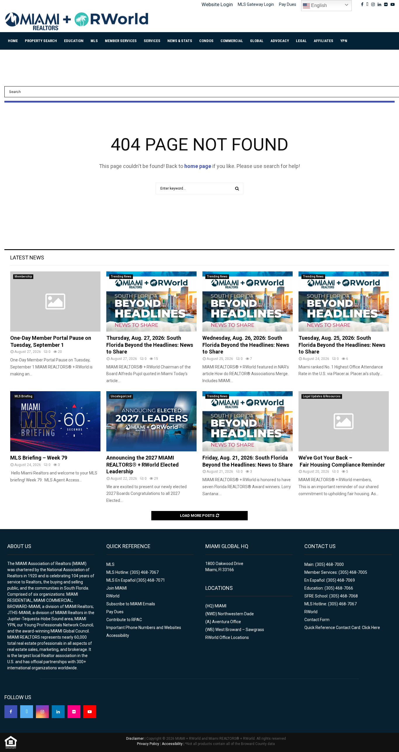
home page (197, 166)
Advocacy (279, 41)
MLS (94, 41)
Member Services (121, 41)
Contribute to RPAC (124, 619)
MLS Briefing (23, 396)
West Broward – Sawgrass (239, 629)
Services (152, 41)
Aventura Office (226, 621)
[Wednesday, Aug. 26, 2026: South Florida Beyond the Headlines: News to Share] (247, 301)
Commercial (232, 41)
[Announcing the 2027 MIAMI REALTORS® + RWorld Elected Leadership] (151, 421)
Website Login (217, 4)
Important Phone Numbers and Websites (143, 627)
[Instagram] (42, 711)
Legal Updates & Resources (322, 396)
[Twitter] (26, 711)
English (318, 5)
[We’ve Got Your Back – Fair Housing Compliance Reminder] (344, 421)
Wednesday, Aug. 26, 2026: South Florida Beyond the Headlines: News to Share (245, 345)
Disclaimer (135, 739)
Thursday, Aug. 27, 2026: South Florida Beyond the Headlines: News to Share (149, 345)
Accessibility (117, 635)
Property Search (41, 41)
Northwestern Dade (236, 613)
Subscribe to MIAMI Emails (130, 604)
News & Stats (179, 41)
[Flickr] (73, 711)
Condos (206, 41)
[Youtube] (89, 711)
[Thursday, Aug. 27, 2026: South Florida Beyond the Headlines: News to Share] (151, 301)
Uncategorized (121, 396)
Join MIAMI (116, 588)
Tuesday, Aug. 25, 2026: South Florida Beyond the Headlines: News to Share (342, 345)
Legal (301, 41)
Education (74, 41)
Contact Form (316, 619)
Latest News (27, 257)
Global (256, 41)
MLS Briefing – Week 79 (38, 458)
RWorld (112, 596)
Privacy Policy (148, 744)
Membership (23, 276)
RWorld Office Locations (227, 637)
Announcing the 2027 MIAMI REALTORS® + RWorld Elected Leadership (142, 464)
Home (13, 41)
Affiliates (323, 41)
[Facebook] (10, 711)
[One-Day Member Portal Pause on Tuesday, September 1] (55, 301)
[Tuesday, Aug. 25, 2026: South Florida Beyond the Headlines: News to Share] (344, 301)
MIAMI (220, 606)
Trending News (121, 276)
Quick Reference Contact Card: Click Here (342, 627)
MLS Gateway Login (256, 4)
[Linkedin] (58, 711)
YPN (343, 41)
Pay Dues (287, 4)
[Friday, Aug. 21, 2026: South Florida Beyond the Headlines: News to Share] (247, 421)
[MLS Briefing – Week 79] (55, 421)
